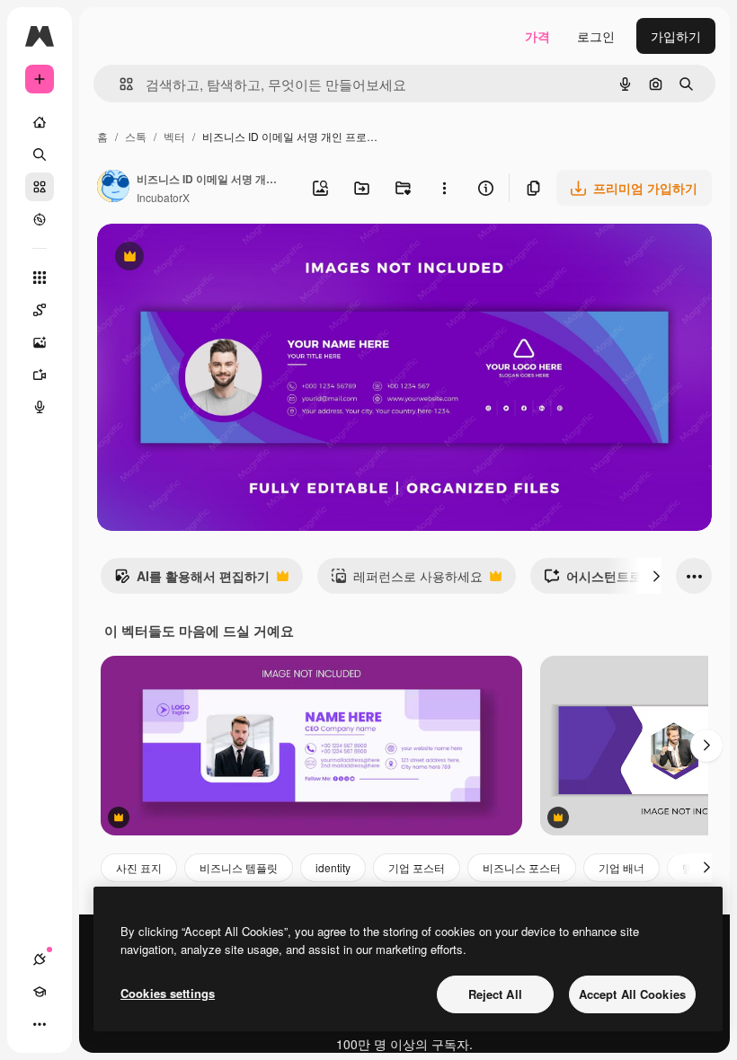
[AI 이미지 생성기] (39, 342)
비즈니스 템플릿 (239, 867)
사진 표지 (139, 867)
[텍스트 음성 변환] (39, 407)
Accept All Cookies (632, 994)
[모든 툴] (39, 277)
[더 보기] (39, 1024)
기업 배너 (621, 867)
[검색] (39, 154)
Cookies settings (167, 993)
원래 (200, 258)
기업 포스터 (416, 867)
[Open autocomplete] (119, 84)
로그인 (596, 36)
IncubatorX (163, 197)
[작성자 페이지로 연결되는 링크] (113, 188)
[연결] (39, 959)
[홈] (39, 122)
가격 (537, 36)
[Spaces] (39, 310)
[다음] (656, 576)
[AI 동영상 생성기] (39, 374)
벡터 (174, 136)
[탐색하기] (39, 219)
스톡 (136, 136)
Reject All (495, 994)
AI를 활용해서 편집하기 (192, 580)
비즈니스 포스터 (522, 867)
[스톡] (39, 186)
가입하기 (676, 36)
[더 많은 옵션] (444, 188)
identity (333, 867)
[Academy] (39, 991)
